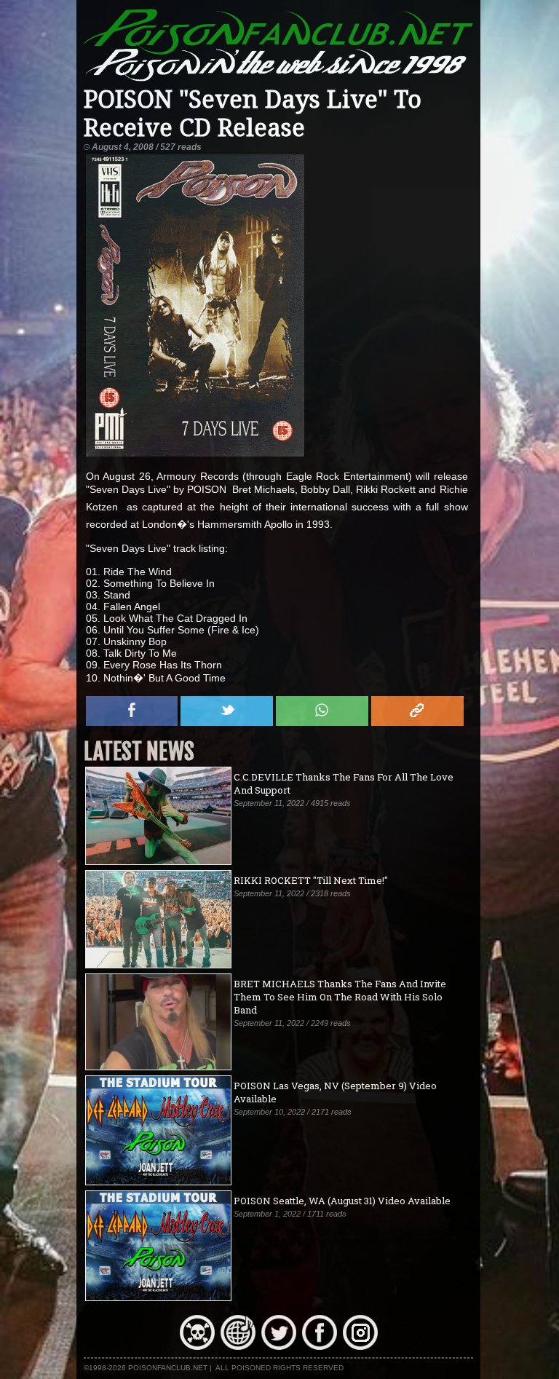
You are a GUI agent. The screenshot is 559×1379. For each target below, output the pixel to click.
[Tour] (238, 1346)
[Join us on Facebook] (319, 1346)
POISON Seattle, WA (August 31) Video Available (342, 1200)
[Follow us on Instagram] (360, 1346)
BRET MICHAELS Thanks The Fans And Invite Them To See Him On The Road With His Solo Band (340, 996)
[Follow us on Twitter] (278, 1346)
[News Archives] (197, 1346)
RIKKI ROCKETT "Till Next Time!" (311, 880)
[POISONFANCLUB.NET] (279, 79)
